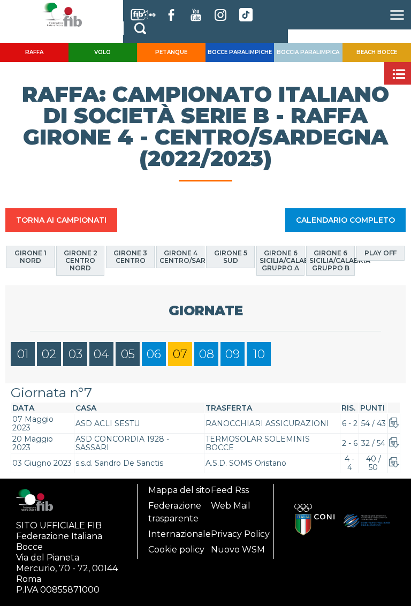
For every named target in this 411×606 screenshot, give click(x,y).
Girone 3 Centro (130, 256)
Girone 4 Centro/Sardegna (182, 256)
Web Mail (230, 506)
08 (206, 354)
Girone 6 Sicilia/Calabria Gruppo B (332, 260)
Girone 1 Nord (30, 256)
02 (49, 354)
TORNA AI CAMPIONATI (61, 220)
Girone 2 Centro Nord (80, 260)
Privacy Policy (240, 534)
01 (23, 354)
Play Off (380, 253)
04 (101, 354)
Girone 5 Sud (230, 256)
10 (259, 354)
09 (232, 354)
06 (154, 354)
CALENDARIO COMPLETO (345, 220)
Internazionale (179, 534)
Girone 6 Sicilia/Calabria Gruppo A (282, 260)
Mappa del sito (179, 490)
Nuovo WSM (238, 549)
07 (180, 354)
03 (75, 354)
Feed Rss (230, 490)
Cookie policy (176, 549)
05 (128, 354)
